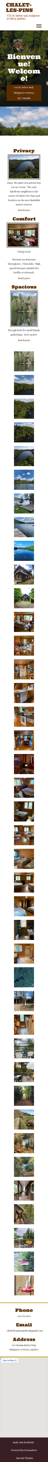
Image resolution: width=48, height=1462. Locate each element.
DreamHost (30, 1450)
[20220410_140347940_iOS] (24, 788)
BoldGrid (29, 1442)
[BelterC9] (24, 859)
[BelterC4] (24, 717)
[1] (24, 1238)
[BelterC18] (24, 1167)
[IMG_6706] (24, 1048)
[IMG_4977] (24, 1262)
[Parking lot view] (24, 1001)
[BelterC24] (24, 1119)
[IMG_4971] (24, 551)
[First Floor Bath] (24, 930)
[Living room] (24, 646)
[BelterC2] (24, 669)
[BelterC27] (24, 1285)
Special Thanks (24, 1458)
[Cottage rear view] (24, 574)
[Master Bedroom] (24, 811)
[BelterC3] (24, 693)
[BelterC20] (24, 1214)
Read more (24, 210)
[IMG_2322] (24, 764)
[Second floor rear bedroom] (24, 835)
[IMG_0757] (24, 1096)
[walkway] (24, 1190)
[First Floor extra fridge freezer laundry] (24, 1025)
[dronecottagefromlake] (24, 432)
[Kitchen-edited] (24, 740)
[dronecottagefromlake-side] (24, 409)
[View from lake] (24, 361)
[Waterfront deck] (24, 503)
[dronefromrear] (24, 456)
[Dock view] (24, 527)
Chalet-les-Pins (19, 7)
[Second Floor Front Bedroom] (24, 882)
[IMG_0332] (24, 1072)
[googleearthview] (24, 977)
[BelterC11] (24, 906)
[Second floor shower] (24, 954)
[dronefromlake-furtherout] (24, 385)
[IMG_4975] (24, 598)
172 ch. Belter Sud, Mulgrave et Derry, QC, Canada (24, 92)
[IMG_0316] (24, 1143)
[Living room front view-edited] (24, 622)
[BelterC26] (24, 480)
